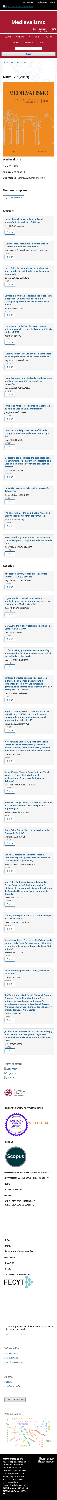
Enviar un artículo (15, 1399)
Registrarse (42, 2)
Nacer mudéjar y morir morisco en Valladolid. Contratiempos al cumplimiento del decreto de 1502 (28, 540)
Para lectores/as (11, 1353)
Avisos (49, 36)
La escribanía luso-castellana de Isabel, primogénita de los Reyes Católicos (24, 220)
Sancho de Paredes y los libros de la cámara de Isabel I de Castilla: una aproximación (28, 407)
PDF (11, 232)
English (8, 1381)
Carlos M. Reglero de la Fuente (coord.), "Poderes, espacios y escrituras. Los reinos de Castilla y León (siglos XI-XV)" (27, 857)
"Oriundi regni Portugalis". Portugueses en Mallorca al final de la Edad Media (26, 245)
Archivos (20, 36)
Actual (8, 36)
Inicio (5, 62)
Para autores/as (11, 1357)
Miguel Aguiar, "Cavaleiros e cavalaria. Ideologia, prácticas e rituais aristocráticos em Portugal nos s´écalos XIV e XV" (28, 601)
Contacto (15, 42)
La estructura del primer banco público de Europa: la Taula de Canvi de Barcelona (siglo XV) (27, 433)
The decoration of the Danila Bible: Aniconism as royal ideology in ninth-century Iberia (28, 514)
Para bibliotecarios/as (13, 1362)
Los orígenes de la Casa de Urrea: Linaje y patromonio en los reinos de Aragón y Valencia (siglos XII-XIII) (28, 329)
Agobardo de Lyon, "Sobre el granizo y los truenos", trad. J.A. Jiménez (26, 575)
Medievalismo (28, 22)
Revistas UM (28, 2)
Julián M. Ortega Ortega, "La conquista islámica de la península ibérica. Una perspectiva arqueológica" (28, 805)
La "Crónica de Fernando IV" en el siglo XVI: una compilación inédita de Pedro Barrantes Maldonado (27, 271)
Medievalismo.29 (14, 197)
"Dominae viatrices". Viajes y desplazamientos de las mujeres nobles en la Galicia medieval (28, 355)
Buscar (43, 42)
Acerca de (34, 36)
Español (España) (12, 1386)
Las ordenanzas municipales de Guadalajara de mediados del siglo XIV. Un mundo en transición (28, 381)
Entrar (53, 2)
